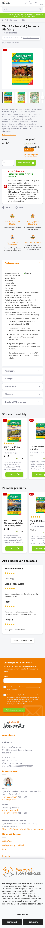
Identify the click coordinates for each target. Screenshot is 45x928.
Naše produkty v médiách (13, 845)
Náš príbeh (7, 841)
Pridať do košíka (24, 163)
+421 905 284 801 (9, 797)
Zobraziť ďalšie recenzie (22, 640)
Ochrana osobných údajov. (31, 904)
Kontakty (6, 856)
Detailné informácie (9, 135)
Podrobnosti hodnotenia (31, 38)
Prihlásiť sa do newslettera (14, 710)
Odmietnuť (12, 922)
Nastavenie (22, 914)
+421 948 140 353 (9, 813)
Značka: (9, 44)
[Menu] (42, 3)
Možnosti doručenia (31, 155)
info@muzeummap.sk (33, 829)
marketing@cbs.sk (10, 810)
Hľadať (40, 9)
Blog (4, 849)
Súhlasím (33, 922)
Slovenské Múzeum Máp (12, 829)
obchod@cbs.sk (9, 799)
